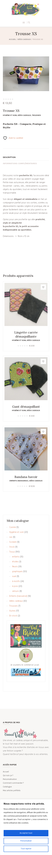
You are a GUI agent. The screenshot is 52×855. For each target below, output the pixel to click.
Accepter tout (26, 833)
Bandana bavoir (26, 477)
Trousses (36, 115)
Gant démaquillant (26, 407)
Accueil (12, 39)
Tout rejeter (26, 848)
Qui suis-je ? (8, 775)
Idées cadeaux (24, 39)
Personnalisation (10, 779)
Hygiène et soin (10, 115)
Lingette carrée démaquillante (26, 334)
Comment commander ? (13, 783)
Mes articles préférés (12, 790)
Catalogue (7, 787)
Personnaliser (26, 841)
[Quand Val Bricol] (26, 9)
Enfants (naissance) (19, 481)
